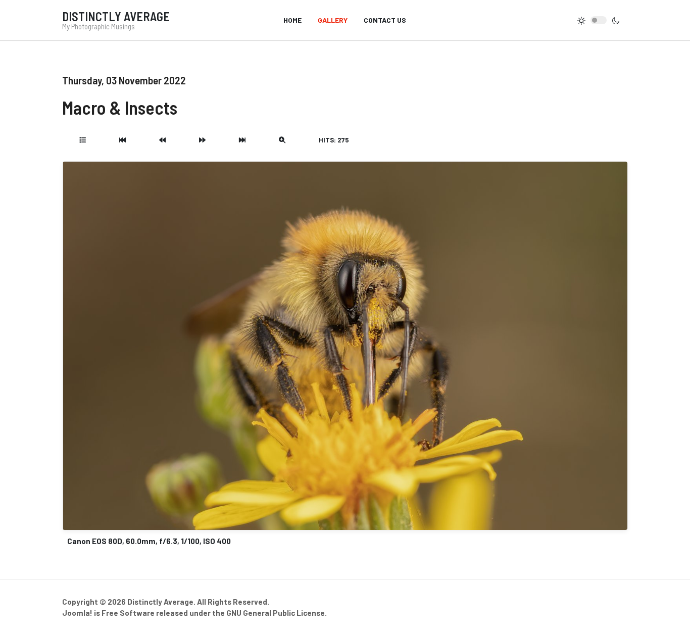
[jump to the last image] (242, 140)
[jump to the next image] (202, 140)
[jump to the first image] (122, 140)
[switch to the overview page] (82, 140)
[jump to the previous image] (162, 140)
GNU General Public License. (276, 612)
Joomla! (77, 612)
